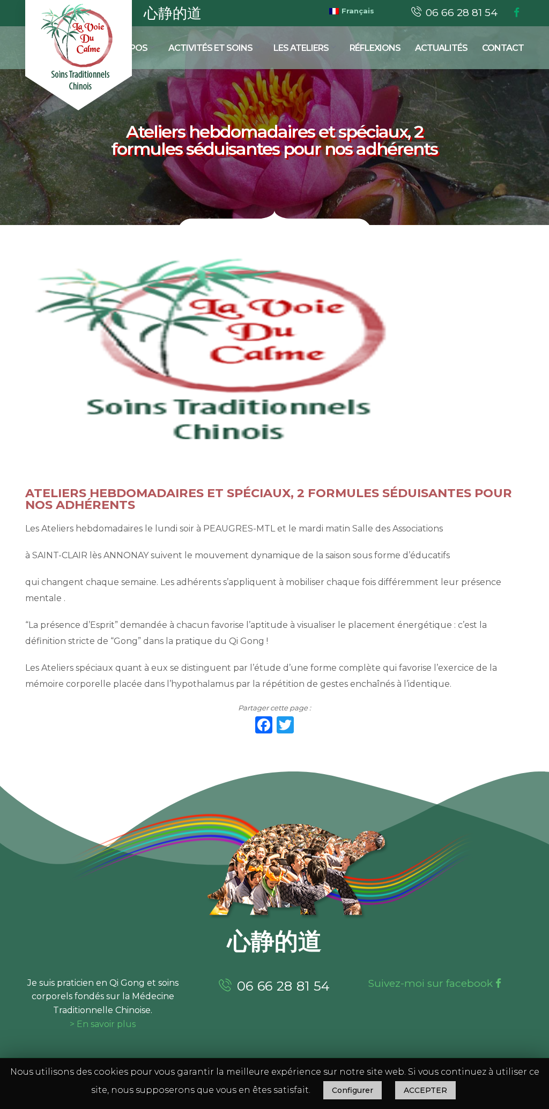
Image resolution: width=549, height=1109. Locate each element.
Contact (503, 48)
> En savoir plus (103, 1024)
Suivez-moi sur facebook (431, 983)
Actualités (441, 48)
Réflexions (375, 48)
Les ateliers (301, 48)
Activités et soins (210, 48)
